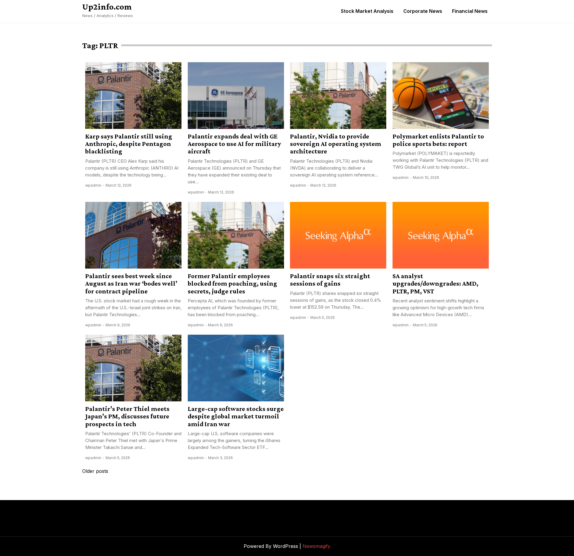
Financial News (470, 11)
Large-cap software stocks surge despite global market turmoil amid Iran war (236, 416)
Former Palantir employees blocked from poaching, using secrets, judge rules (232, 283)
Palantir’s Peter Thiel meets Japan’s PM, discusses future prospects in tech (127, 416)
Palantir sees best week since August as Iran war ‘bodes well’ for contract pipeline (131, 283)
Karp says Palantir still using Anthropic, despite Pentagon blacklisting (128, 143)
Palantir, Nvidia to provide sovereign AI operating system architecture (335, 143)
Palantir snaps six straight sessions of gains (330, 279)
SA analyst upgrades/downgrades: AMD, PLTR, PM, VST (435, 283)
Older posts (95, 471)
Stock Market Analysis (367, 11)
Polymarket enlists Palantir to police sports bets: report (438, 139)
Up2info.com (107, 6)
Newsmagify (316, 546)
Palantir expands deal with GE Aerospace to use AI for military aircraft (234, 143)
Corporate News (422, 11)
